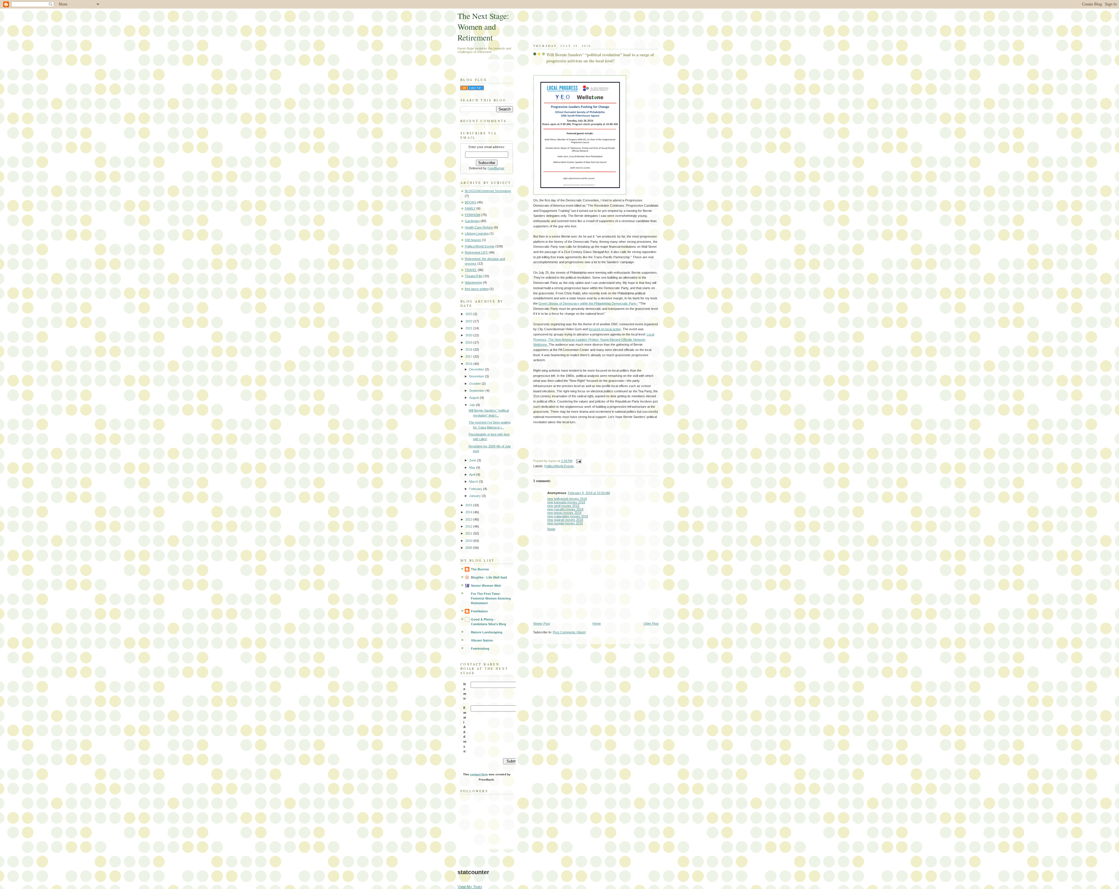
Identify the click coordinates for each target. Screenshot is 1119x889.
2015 (469, 505)
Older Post (651, 623)
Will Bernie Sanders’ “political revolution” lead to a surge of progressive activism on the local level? (600, 58)
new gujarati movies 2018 (565, 519)
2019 (469, 342)
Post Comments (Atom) (569, 632)
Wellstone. (541, 344)
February (476, 489)
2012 (469, 526)
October (475, 383)
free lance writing (477, 289)
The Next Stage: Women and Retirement (483, 26)
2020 (469, 335)
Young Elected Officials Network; (623, 339)
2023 (469, 314)
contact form (479, 774)
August (474, 397)
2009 (469, 547)
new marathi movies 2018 (565, 509)
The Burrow (480, 569)
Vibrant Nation (482, 640)
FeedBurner (496, 168)
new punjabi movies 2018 (565, 523)
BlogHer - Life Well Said (489, 577)
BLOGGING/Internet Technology (488, 191)
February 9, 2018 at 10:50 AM (589, 493)
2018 (469, 349)
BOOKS (470, 202)
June (473, 460)
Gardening (472, 221)
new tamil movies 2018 (563, 505)
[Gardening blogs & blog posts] (472, 89)
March (474, 481)
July (472, 405)
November (477, 376)
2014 (469, 512)
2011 (469, 533)
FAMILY (470, 208)
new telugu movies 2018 (564, 512)
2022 (469, 321)
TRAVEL (471, 270)
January (475, 496)
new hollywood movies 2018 (567, 498)
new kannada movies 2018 (566, 502)
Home (596, 623)
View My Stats (470, 887)
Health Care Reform (479, 227)
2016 (469, 364)
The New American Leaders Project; (574, 339)
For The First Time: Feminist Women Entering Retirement (491, 598)
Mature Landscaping (486, 632)
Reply (551, 529)
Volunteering (473, 282)
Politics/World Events (559, 466)
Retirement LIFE (476, 252)
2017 (469, 356)
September (477, 390)
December (477, 369)
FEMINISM (472, 215)
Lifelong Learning (477, 233)
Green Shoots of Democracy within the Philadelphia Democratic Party (588, 303)
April (472, 474)
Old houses (473, 240)
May (472, 467)
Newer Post (541, 623)
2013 (469, 519)
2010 (469, 540)
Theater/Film (474, 276)
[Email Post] (578, 461)
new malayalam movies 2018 (567, 516)
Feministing (480, 648)
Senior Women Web (486, 585)
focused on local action (605, 329)
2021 (469, 328)
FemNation (479, 611)
